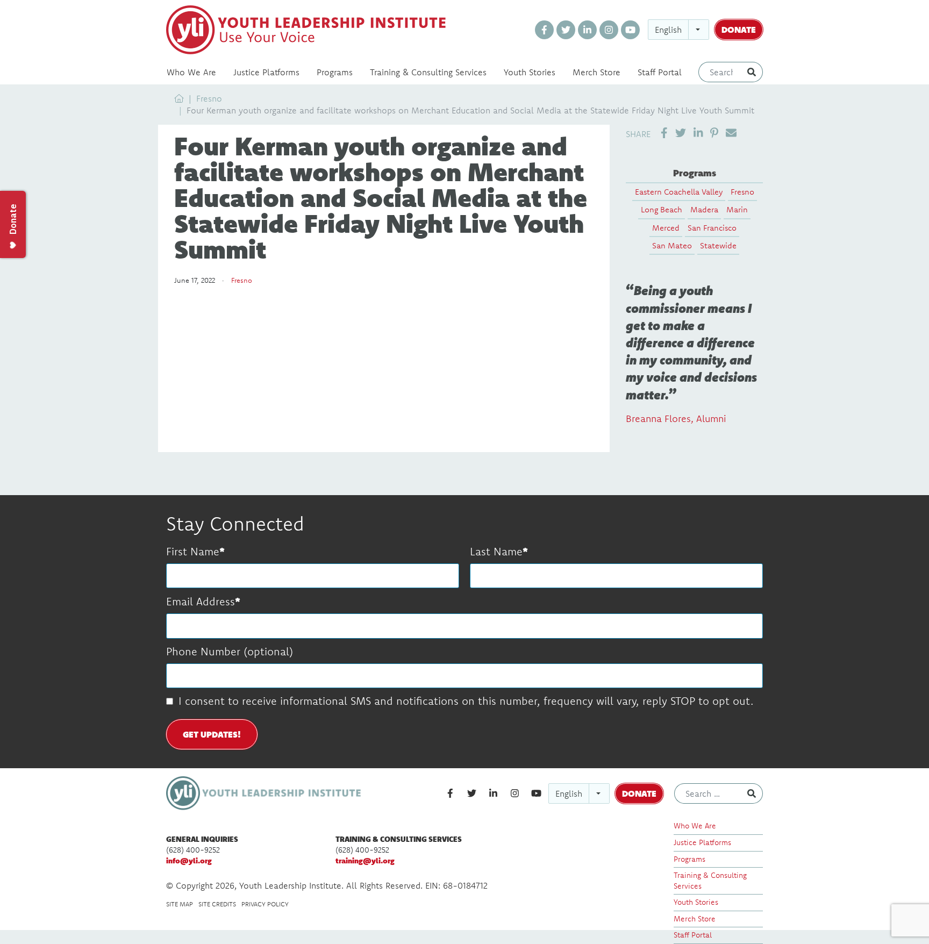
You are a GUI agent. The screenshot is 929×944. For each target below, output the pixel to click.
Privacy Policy (265, 904)
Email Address (200, 601)
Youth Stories (529, 72)
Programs (335, 72)
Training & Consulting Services (428, 72)
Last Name (496, 551)
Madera (704, 209)
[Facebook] (544, 29)
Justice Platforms (266, 72)
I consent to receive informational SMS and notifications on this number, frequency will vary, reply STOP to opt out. (465, 700)
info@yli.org (189, 861)
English (668, 29)
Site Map (179, 904)
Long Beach (661, 209)
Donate (738, 29)
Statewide (718, 245)
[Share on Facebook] (664, 133)
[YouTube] (630, 29)
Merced (666, 228)
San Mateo (672, 245)
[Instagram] (608, 29)
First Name (192, 551)
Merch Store (596, 72)
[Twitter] (565, 29)
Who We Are (191, 72)
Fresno (209, 98)
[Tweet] (680, 133)
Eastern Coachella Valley (679, 192)
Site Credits (217, 904)
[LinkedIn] (587, 29)
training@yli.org (365, 861)
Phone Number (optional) (229, 651)
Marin (737, 209)
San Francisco (712, 228)
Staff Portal (660, 72)
